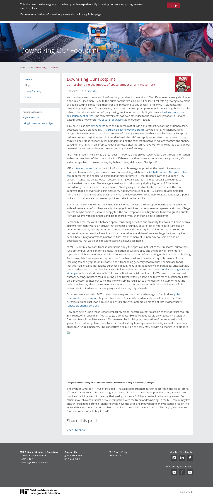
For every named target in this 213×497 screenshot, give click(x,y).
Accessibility (115, 455)
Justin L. (92, 90)
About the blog (34, 91)
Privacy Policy (87, 14)
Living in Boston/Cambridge (37, 123)
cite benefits (98, 126)
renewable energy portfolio (83, 305)
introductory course (85, 168)
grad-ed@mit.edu (73, 455)
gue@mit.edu (186, 491)
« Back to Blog (76, 430)
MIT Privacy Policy (118, 452)
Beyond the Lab (30, 117)
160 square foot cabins (110, 119)
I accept (173, 5)
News (28, 96)
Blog (31, 67)
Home (22, 67)
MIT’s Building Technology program (121, 129)
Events (28, 79)
